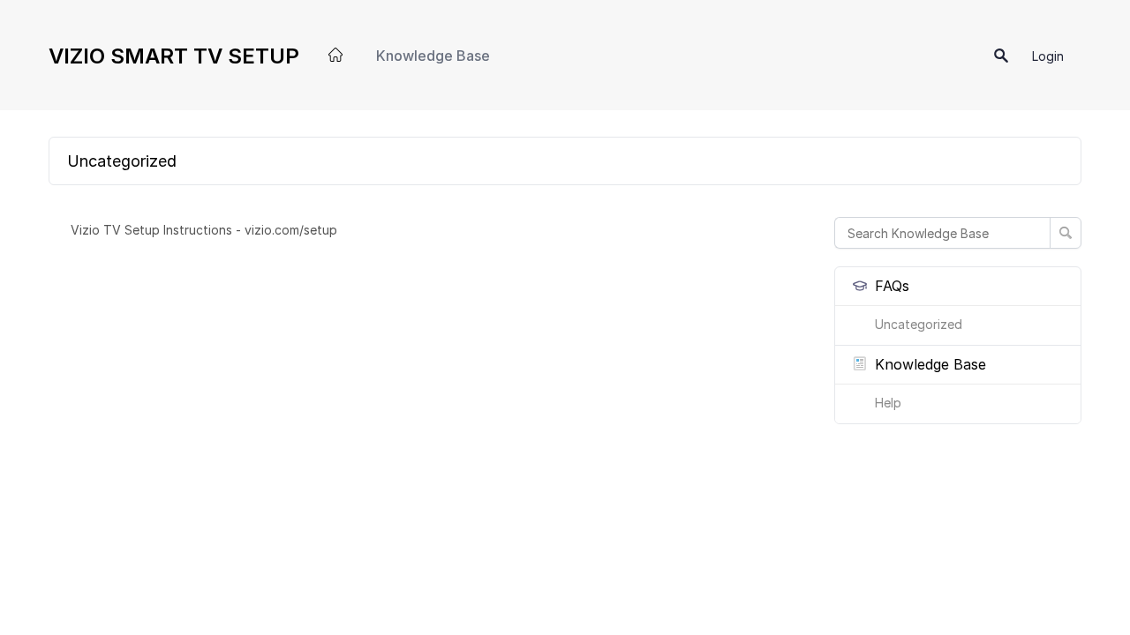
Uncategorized (918, 324)
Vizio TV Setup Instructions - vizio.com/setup (204, 229)
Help (888, 402)
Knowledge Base (433, 55)
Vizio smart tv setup (174, 56)
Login (1048, 56)
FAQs (892, 286)
